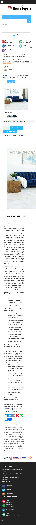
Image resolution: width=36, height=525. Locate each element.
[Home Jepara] (20, 9)
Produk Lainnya (10, 131)
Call (11, 82)
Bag (18, 34)
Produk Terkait (16, 128)
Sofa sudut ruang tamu (11, 266)
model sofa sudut (12, 438)
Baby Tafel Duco (27, 26)
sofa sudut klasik (16, 441)
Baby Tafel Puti (6, 28)
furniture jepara (17, 228)
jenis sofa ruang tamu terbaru (12, 431)
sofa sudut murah (17, 446)
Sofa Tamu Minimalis (13, 61)
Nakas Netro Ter (7, 26)
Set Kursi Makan (17, 26)
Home (18, 55)
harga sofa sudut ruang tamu (16, 429)
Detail (7, 128)
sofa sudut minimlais (14, 445)
